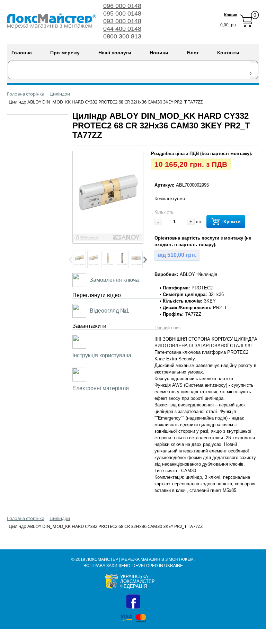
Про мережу (65, 52)
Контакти (228, 52)
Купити (232, 221)
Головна (21, 52)
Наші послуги (114, 52)
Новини (159, 52)
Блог (193, 52)
